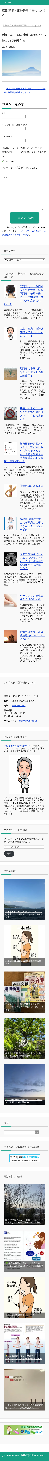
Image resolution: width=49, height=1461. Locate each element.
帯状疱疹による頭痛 (31, 485)
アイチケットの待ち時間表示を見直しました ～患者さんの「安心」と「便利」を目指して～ (24, 1007)
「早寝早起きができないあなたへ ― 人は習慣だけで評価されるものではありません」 (24, 914)
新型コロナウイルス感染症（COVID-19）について (32, 635)
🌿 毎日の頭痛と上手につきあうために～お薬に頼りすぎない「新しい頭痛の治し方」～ (24, 1266)
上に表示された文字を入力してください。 (22, 167)
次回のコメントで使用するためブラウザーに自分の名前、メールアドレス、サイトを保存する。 (24, 152)
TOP (22, 25)
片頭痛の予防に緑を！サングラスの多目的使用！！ (31, 372)
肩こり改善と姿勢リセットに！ (20, 1315)
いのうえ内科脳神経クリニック (18, 746)
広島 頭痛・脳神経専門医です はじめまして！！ (31, 332)
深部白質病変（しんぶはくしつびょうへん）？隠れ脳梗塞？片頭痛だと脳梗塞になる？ (31, 561)
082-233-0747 (18, 705)
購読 (9, 853)
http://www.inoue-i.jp (28, 721)
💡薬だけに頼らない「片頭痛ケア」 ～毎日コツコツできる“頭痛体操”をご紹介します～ (23, 1358)
